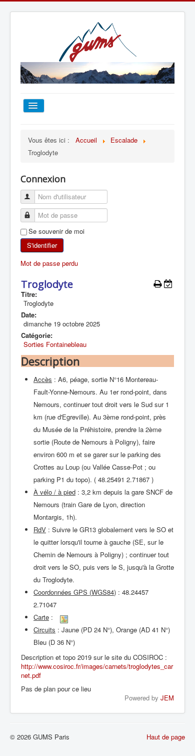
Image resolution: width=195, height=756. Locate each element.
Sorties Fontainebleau (55, 344)
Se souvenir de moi (56, 231)
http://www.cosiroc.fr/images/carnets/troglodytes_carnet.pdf (97, 670)
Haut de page (165, 736)
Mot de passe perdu (49, 263)
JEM (167, 697)
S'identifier (42, 245)
